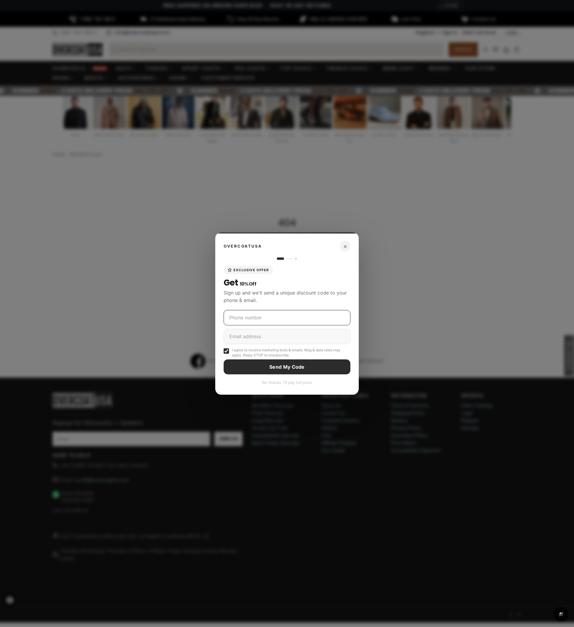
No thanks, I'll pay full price (287, 382)
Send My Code (287, 367)
